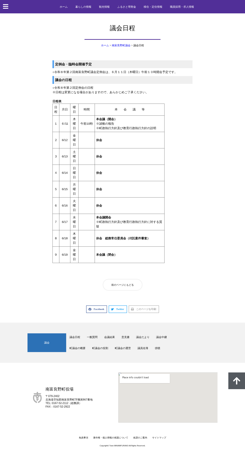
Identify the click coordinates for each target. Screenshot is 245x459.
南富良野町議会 (121, 45)
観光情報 (104, 6)
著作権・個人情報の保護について (110, 437)
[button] (96, 309)
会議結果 (109, 337)
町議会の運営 (123, 348)
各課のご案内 (140, 437)
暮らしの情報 (83, 6)
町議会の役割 (100, 348)
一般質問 (92, 337)
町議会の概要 (78, 348)
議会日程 (75, 337)
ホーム (64, 6)
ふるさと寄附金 (126, 6)
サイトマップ (159, 437)
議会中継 (161, 337)
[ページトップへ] (236, 380)
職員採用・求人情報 (182, 6)
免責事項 (83, 437)
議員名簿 (143, 348)
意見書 (126, 337)
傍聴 (157, 348)
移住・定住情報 (153, 6)
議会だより (143, 337)
